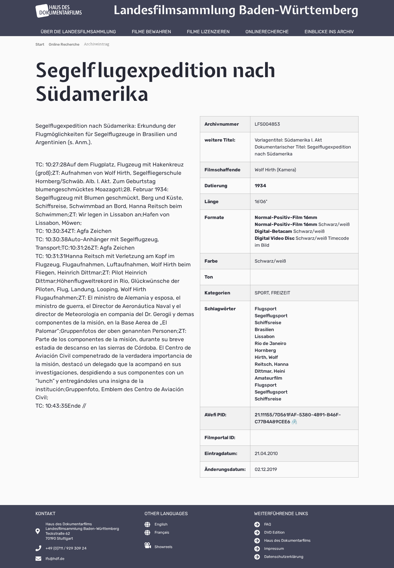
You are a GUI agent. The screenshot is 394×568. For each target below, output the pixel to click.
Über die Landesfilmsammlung (78, 31)
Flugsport (266, 308)
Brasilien (264, 329)
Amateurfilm (268, 378)
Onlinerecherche (267, 31)
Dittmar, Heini (270, 371)
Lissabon (265, 336)
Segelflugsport (271, 315)
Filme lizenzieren (208, 31)
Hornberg (265, 350)
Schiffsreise (268, 322)
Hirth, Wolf (266, 357)
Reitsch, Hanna (271, 364)
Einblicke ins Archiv (329, 31)
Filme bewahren (151, 31)
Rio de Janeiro (270, 343)
